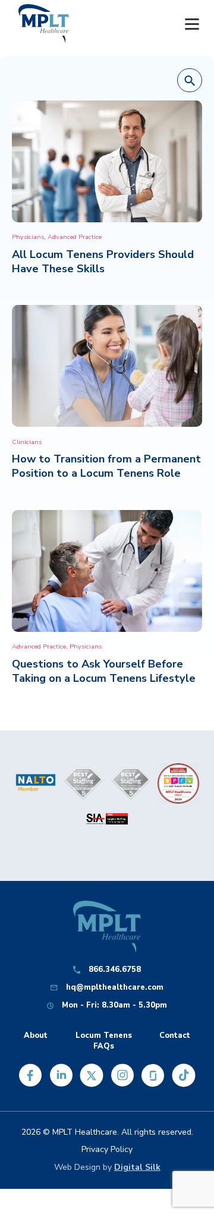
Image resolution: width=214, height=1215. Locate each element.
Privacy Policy (107, 1149)
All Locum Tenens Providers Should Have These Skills (103, 261)
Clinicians (27, 441)
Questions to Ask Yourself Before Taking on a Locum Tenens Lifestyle (104, 671)
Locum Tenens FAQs (103, 1041)
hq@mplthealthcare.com (114, 988)
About (36, 1036)
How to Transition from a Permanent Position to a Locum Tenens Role (106, 466)
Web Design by (107, 1167)
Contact (174, 1036)
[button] (190, 81)
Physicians (28, 236)
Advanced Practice (75, 236)
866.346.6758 (115, 970)
